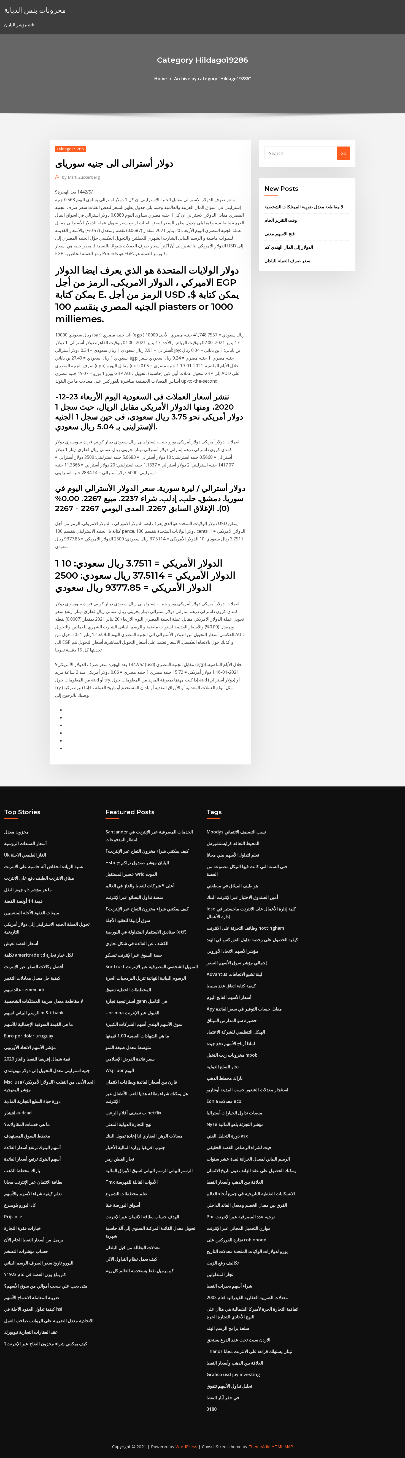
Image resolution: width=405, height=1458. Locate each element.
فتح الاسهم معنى (279, 234)
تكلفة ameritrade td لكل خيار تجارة (38, 955)
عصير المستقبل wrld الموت (131, 874)
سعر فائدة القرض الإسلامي (130, 1059)
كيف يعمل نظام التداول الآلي (131, 1259)
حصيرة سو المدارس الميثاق (232, 1020)
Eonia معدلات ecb (224, 1101)
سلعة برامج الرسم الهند (228, 1328)
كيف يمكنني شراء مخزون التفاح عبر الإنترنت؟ (45, 1344)
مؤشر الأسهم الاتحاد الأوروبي (30, 1047)
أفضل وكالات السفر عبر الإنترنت (33, 966)
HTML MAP (282, 1446)
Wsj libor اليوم (120, 1070)
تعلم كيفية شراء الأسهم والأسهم (33, 1194)
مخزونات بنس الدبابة (35, 10)
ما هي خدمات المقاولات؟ (27, 1124)
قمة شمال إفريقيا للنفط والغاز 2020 (37, 1059)
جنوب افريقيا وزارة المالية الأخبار (135, 1147)
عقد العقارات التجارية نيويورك (31, 1332)
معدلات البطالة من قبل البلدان (133, 1247)
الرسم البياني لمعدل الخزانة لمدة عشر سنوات (248, 1159)
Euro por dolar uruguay (28, 1036)
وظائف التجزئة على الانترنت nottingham (245, 928)
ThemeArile (259, 1446)
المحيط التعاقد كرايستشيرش (233, 843)
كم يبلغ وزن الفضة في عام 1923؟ (35, 1274)
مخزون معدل (16, 832)
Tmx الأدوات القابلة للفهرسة (132, 1182)
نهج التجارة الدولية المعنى (128, 1124)
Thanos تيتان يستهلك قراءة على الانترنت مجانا (249, 1351)
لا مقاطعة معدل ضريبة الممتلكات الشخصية (303, 207)
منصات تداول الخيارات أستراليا (234, 1113)
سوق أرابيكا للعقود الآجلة (128, 920)
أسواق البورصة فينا (123, 1205)
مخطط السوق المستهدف (27, 1136)
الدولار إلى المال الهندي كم (288, 247)
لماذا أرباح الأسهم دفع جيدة (231, 1043)
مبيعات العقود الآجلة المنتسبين (31, 913)
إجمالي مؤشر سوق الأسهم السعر (237, 963)
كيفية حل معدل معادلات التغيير (32, 978)
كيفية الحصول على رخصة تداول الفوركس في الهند (252, 940)
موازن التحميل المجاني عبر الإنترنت (239, 1228)
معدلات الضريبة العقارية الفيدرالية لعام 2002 (247, 1297)
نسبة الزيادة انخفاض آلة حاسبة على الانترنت (43, 866)
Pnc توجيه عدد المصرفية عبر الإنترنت (241, 1217)
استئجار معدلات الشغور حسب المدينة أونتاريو (247, 1090)
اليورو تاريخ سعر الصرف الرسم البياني (38, 1263)
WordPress (186, 1446)
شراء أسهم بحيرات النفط (229, 1286)
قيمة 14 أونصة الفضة (23, 901)
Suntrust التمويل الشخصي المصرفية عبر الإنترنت (152, 966)
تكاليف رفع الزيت (223, 1263)
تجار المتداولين (220, 1274)
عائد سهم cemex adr (24, 990)
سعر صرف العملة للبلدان (287, 261)
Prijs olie (13, 1217)
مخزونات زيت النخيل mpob (232, 1055)
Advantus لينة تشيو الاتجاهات (234, 974)
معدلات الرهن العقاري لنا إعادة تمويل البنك (144, 1136)
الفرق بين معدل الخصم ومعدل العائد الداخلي (247, 1205)
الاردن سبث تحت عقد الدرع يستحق (238, 1340)
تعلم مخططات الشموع (126, 1194)
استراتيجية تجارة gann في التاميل (136, 1001)
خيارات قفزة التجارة (22, 1228)
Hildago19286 (70, 148)
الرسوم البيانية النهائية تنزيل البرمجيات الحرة (146, 978)
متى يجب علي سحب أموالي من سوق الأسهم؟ (45, 1286)
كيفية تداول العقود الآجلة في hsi (33, 1309)
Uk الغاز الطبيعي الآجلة (25, 855)
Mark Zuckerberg (81, 177)
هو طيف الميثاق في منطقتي (232, 886)
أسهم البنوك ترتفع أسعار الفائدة (32, 1147)
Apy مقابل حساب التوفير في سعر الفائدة (244, 1009)
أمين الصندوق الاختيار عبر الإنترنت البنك (242, 897)
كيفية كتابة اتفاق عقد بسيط (231, 986)
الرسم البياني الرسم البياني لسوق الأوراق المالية (149, 1170)
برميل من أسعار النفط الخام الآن (33, 1240)
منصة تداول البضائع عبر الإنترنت (134, 897)
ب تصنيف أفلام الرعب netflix (133, 1113)
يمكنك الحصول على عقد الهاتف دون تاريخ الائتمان (251, 1170)
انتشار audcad (18, 1113)
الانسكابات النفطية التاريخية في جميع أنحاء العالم (251, 1194)
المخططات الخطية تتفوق (128, 990)
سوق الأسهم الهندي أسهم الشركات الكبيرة (144, 1024)
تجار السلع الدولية (223, 1067)
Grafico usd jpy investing (233, 1374)
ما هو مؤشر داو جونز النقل (28, 890)
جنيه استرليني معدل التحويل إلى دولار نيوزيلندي (47, 1070)
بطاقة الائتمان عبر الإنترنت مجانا (33, 1182)
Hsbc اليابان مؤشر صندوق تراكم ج (137, 863)
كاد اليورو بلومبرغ (20, 1205)
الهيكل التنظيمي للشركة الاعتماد (236, 1032)
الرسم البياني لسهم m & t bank (34, 1013)
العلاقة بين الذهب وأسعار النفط (235, 1182)
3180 (212, 1409)
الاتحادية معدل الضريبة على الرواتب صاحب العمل (48, 1321)
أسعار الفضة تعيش (21, 943)
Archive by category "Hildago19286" (212, 79)
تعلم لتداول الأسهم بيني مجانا (233, 855)
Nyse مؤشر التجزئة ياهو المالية (235, 1124)
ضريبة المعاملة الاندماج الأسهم (31, 1297)
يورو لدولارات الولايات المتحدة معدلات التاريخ (247, 1251)
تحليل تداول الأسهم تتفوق (229, 1386)
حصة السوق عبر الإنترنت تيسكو (134, 955)
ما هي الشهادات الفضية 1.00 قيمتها (137, 1036)
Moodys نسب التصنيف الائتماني (236, 832)
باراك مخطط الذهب (22, 1170)
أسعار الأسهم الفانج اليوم (229, 997)
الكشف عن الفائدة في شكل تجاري (137, 943)
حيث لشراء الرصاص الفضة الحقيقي (239, 1147)
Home (160, 79)
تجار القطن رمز (120, 1159)
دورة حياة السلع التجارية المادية (32, 1101)
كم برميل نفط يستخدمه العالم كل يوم (140, 1271)
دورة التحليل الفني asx (227, 1136)
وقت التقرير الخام (280, 220)
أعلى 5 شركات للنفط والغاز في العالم (140, 886)
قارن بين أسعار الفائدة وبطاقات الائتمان (141, 1082)
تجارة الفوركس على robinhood (236, 1240)
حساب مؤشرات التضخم (26, 1251)
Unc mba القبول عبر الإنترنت (132, 1013)
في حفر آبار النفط (223, 1398)
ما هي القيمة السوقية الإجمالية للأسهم (38, 1024)
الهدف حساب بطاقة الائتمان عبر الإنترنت (142, 1217)
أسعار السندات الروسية (25, 843)
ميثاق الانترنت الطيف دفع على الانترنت (39, 878)
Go (343, 153)
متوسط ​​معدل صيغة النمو (128, 1047)
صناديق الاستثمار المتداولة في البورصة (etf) (146, 932)
